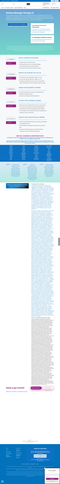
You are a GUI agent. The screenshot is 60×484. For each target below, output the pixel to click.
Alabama (11, 145)
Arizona (11, 148)
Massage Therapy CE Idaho (36, 230)
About (25, 7)
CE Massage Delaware (46, 224)
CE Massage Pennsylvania (46, 261)
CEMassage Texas (35, 188)
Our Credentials (46, 7)
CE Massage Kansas (49, 214)
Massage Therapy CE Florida (44, 228)
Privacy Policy (47, 459)
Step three (10, 92)
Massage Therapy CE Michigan (46, 221)
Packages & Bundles (38, 245)
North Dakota (36, 153)
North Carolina (36, 152)
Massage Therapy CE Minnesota (47, 294)
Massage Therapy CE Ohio (40, 291)
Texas (49, 149)
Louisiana (23, 150)
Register (56, 0)
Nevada (36, 146)
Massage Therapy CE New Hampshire (37, 310)
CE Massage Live (41, 185)
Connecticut (11, 152)
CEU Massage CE (40, 194)
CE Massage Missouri (44, 210)
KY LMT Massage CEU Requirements (43, 232)
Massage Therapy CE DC (35, 296)
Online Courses (43, 264)
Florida (11, 154)
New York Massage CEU (45, 244)
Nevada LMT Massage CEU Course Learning (38, 275)
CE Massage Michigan (46, 229)
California (11, 150)
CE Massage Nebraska (35, 219)
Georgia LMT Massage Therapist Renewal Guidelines (43, 281)
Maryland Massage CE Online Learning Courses (39, 269)
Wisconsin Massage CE (43, 207)
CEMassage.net (40, 186)
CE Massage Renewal (37, 192)
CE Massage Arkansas (38, 289)
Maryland (23, 152)
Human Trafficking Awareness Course (40, 280)
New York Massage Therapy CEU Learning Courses (39, 301)
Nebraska (36, 145)
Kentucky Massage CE (40, 204)
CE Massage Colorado (41, 211)
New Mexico (36, 150)
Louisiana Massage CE (43, 205)
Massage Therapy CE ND (40, 217)
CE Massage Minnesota (49, 239)
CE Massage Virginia (49, 300)
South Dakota (49, 146)
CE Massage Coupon (49, 187)
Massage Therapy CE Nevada (44, 246)
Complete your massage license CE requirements (39, 243)
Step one (10, 63)
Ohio (36, 154)
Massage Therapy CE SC (48, 218)
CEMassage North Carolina (46, 234)
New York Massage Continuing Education (45, 197)
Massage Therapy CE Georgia (36, 303)
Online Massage (46, 2)
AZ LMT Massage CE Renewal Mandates (46, 241)
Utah (49, 150)
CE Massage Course (41, 187)
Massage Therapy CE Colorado (36, 278)
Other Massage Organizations (49, 160)
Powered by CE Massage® (14, 0)
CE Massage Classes (47, 186)
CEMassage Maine (49, 282)
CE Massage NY (42, 219)
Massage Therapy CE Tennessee (46, 233)
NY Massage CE (42, 198)
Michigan (23, 154)
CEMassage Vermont (46, 303)
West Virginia (49, 155)
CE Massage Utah (51, 311)
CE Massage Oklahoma (35, 242)
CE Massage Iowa (45, 230)
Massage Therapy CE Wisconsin (36, 223)
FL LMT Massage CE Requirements (45, 215)
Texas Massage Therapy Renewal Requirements (44, 308)
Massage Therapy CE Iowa (44, 237)
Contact (9, 0)
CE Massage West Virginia (40, 312)
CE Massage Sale (38, 189)
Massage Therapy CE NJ (39, 218)
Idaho (11, 158)
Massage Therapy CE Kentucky (46, 271)
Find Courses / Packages (8, 7)
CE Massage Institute (45, 192)
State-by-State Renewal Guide (17, 186)
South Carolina (49, 145)
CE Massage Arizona (40, 284)
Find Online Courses (55, 7)
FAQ (44, 298)
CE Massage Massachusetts (40, 253)
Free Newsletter (8, 453)
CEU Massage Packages (42, 195)
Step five (10, 122)
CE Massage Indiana (48, 312)
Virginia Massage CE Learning (36, 224)
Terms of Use (4, 0)
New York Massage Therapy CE (45, 196)
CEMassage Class (34, 187)
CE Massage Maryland (48, 285)
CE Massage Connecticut (44, 299)
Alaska (11, 146)
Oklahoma (36, 155)
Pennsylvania (36, 158)
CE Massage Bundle (45, 189)
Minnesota (23, 155)
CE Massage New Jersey (35, 233)
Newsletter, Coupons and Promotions (43, 292)
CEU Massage (33, 194)
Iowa (24, 146)
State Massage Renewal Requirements (37, 282)
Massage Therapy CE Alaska (47, 274)
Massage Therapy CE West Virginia (41, 254)
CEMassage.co (47, 185)
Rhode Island (36, 159)
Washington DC (49, 154)
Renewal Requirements (18, 7)
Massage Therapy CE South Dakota (41, 257)
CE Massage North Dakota (39, 309)
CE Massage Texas (35, 241)
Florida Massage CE (39, 206)
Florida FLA (45, 289)
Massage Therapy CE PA (43, 226)
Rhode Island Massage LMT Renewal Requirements (40, 293)
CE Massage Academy (42, 193)
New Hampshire (36, 148)
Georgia (11, 155)
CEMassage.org (34, 186)
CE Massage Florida (43, 311)
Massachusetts (23, 153)
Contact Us (18, 448)
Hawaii (36, 279)
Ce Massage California (40, 288)
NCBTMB (45, 260)
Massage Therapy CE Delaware (46, 296)
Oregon (44, 216)
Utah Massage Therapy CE (36, 294)
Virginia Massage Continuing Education (39, 203)
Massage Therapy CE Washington (37, 255)
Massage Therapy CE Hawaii (40, 236)
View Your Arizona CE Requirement (17, 24)
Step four (10, 105)
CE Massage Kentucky (47, 266)
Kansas (23, 148)
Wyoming (49, 158)
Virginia (49, 152)
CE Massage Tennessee (47, 223)
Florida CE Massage (49, 193)
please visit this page (48, 171)
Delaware (11, 153)
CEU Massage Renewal (47, 194)
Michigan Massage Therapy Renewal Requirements (42, 302)
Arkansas (11, 149)
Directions (18, 457)
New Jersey (36, 149)
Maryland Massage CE (43, 201)
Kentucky (23, 149)
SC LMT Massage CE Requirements (43, 220)
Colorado (11, 151)
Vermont (48, 151)
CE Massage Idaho (46, 245)
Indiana (23, 145)
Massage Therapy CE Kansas (40, 287)
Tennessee (49, 148)
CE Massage (38, 316)
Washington (49, 153)
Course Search (47, 388)
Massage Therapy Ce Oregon (36, 274)
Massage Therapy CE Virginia (45, 270)
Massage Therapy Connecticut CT (41, 273)
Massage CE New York (35, 198)
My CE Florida (46, 206)
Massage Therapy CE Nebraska (40, 248)
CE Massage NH (42, 214)
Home (2, 7)
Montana (23, 159)
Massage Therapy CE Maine (46, 276)
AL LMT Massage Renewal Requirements (46, 238)
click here (40, 77)
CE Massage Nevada (42, 272)
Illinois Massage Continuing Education (39, 202)
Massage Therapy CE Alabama (45, 225)
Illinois (11, 159)
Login (52, 0)
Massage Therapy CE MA (35, 244)
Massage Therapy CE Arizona (44, 279)
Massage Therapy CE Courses (41, 235)
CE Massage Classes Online (43, 188)
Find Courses (8, 451)
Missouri (23, 158)
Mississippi (38, 210)
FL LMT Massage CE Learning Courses (46, 242)
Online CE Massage (34, 185)
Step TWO (10, 78)
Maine (24, 151)
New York (36, 151)
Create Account (36, 388)
